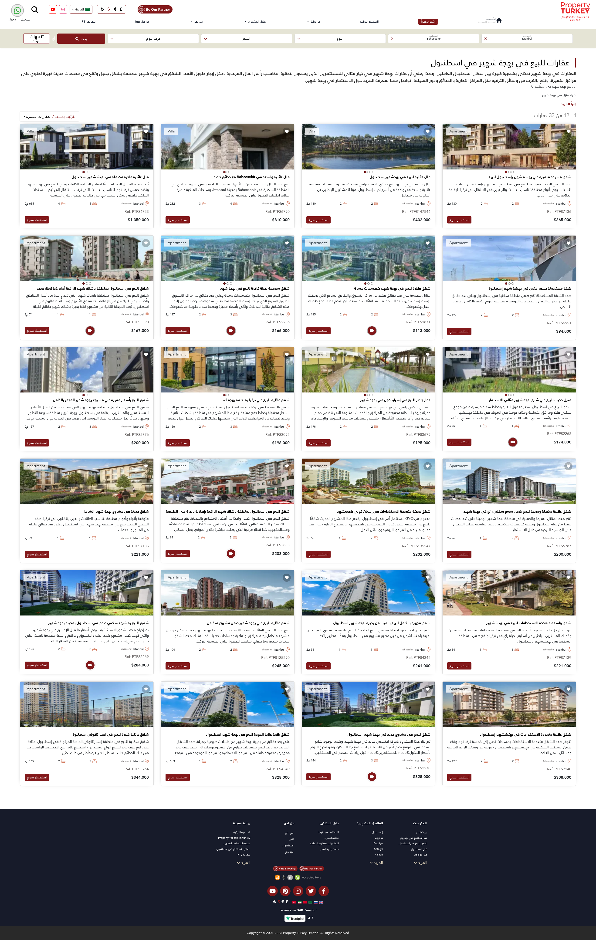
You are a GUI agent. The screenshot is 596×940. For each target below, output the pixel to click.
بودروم (379, 837)
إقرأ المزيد (568, 104)
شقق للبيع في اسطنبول (413, 843)
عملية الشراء (332, 837)
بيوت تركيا (421, 832)
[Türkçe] (293, 902)
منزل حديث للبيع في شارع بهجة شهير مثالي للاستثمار (530, 400)
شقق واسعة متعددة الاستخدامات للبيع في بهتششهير (528, 623)
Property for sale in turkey (234, 837)
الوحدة (37, 38)
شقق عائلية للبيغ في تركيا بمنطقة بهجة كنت (255, 400)
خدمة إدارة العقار (330, 849)
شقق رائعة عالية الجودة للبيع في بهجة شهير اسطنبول (248, 734)
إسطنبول (377, 832)
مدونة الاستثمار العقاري (237, 843)
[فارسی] (299, 902)
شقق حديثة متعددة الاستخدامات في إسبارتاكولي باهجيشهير (383, 511)
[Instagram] (63, 9)
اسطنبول (288, 845)
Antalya (378, 849)
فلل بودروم (420, 854)
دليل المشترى (257, 21)
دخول (12, 19)
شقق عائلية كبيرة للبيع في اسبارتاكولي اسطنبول (110, 734)
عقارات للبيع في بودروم (413, 837)
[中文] (304, 902)
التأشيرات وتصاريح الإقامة (324, 843)
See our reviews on (298, 910)
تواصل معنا (142, 21)
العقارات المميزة (50, 116)
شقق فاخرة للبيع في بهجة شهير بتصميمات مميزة (392, 288)
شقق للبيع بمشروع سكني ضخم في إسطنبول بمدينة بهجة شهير (98, 623)
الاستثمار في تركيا (328, 832)
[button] (527, 38)
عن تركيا (315, 21)
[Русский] (315, 902)
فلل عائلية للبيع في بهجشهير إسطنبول (400, 177)
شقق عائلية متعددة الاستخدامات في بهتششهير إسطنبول (525, 734)
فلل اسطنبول (419, 849)
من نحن (198, 21)
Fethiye (378, 843)
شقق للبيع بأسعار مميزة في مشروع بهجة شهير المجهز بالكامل (101, 400)
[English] (320, 902)
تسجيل (25, 19)
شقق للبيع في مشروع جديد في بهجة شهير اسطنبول (389, 734)
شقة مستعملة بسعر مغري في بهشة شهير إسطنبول (529, 288)
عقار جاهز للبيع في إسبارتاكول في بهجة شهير (395, 400)
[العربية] (309, 902)
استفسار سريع (459, 220)
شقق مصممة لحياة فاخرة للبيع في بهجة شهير (254, 288)
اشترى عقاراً (428, 21)
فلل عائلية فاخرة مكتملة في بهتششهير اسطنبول (110, 177)
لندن (291, 839)
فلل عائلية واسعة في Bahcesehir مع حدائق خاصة (252, 177)
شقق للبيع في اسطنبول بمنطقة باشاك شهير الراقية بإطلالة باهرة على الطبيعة (228, 511)
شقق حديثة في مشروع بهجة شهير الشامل (116, 511)
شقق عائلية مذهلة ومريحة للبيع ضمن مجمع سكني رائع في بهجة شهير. (517, 511)
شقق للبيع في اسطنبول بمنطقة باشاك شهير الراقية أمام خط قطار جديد (93, 288)
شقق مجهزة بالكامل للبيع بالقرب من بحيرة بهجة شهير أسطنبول (381, 623)
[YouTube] (53, 9)
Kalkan (379, 854)
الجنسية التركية (369, 21)
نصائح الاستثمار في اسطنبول (233, 849)
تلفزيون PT (88, 21)
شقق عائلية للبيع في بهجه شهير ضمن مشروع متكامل (248, 623)
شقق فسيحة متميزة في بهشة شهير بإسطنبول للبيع (530, 177)
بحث (83, 39)
